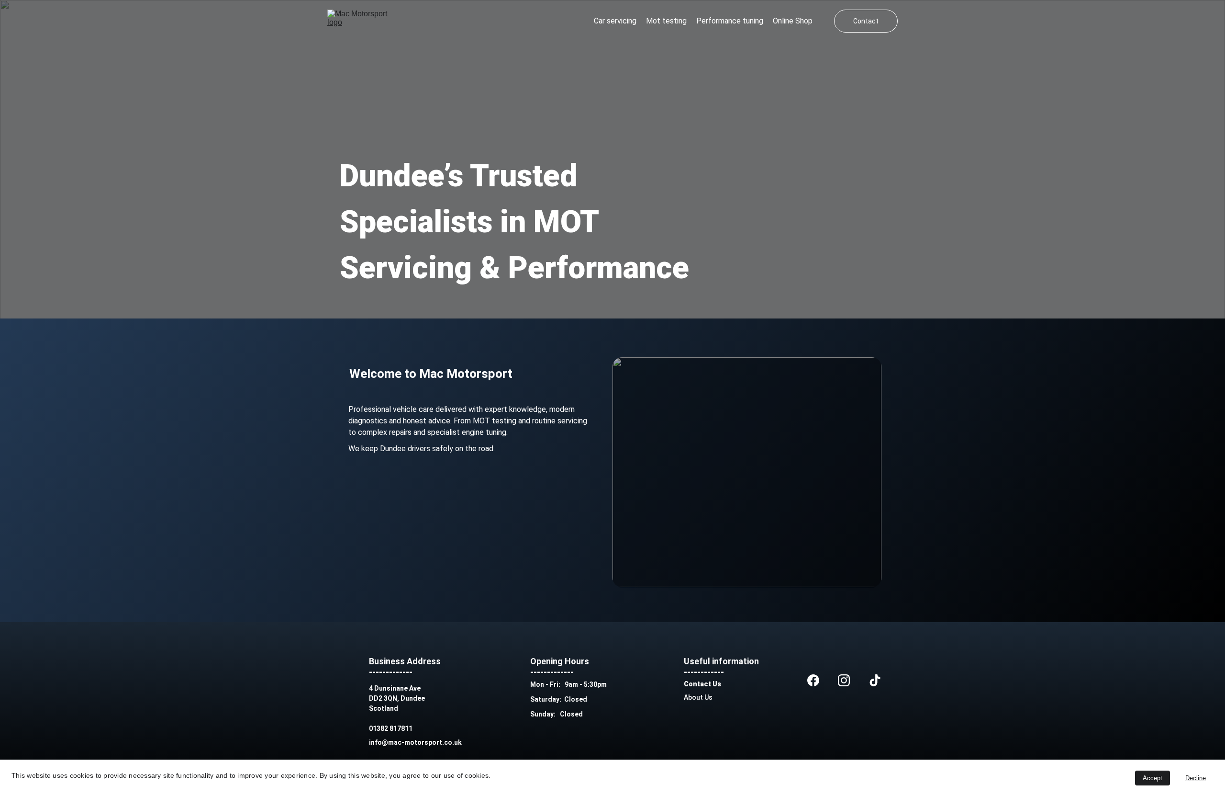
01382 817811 (390, 728)
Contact (866, 21)
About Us (698, 697)
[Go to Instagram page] (844, 680)
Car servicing (615, 20)
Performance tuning (729, 20)
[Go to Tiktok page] (875, 680)
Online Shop (793, 20)
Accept (1152, 778)
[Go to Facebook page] (813, 680)
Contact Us (702, 684)
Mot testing (666, 20)
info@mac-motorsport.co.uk (415, 742)
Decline (1195, 778)
